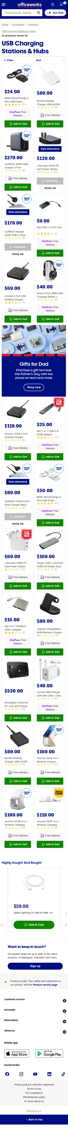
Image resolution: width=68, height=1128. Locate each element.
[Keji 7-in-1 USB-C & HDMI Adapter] (50, 409)
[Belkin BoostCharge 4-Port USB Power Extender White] (50, 475)
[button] (3, 5)
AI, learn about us (34, 1101)
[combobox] (22, 12)
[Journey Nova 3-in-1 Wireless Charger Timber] (50, 736)
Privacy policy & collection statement (34, 1084)
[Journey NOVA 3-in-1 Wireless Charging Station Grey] (18, 799)
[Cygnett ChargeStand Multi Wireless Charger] (50, 604)
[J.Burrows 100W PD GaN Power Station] (18, 541)
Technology (18, 24)
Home (5, 24)
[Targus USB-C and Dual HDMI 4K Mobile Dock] (50, 541)
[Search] (39, 12)
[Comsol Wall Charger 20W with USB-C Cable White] (50, 670)
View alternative (50, 148)
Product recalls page (45, 984)
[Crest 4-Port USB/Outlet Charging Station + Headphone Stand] (50, 271)
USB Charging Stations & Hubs (19, 31)
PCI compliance (34, 1093)
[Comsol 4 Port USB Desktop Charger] (18, 271)
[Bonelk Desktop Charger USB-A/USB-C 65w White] (50, 76)
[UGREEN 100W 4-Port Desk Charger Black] (18, 475)
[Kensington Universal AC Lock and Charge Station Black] (18, 670)
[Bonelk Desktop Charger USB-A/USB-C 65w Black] (18, 736)
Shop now (34, 387)
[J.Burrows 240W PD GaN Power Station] (50, 142)
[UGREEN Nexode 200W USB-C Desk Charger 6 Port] (18, 205)
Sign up (35, 966)
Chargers (33, 24)
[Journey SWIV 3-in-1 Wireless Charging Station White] (50, 799)
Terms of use (34, 1089)
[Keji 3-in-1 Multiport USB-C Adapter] (18, 604)
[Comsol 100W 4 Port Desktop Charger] (18, 409)
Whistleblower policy (34, 1097)
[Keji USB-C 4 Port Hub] (50, 205)
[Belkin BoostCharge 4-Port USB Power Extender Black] (18, 76)
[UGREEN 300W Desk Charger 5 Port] (18, 142)
